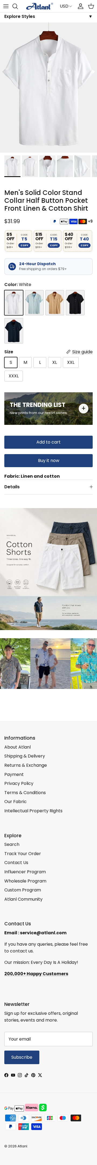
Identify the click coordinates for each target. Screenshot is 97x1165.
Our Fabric (15, 801)
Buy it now (48, 460)
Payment (14, 774)
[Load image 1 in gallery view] (48, 88)
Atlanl (22, 1146)
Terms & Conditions (25, 792)
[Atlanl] (39, 6)
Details (12, 487)
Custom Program (22, 890)
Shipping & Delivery (24, 756)
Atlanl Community (23, 899)
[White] (13, 303)
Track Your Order (22, 854)
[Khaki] (54, 303)
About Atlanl (17, 747)
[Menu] (6, 6)
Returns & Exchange (25, 765)
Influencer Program (25, 872)
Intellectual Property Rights (33, 811)
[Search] (18, 6)
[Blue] (34, 303)
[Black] (75, 303)
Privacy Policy (18, 783)
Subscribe (21, 1057)
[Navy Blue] (13, 331)
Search (11, 844)
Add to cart (48, 442)
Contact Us (16, 862)
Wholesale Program (25, 881)
